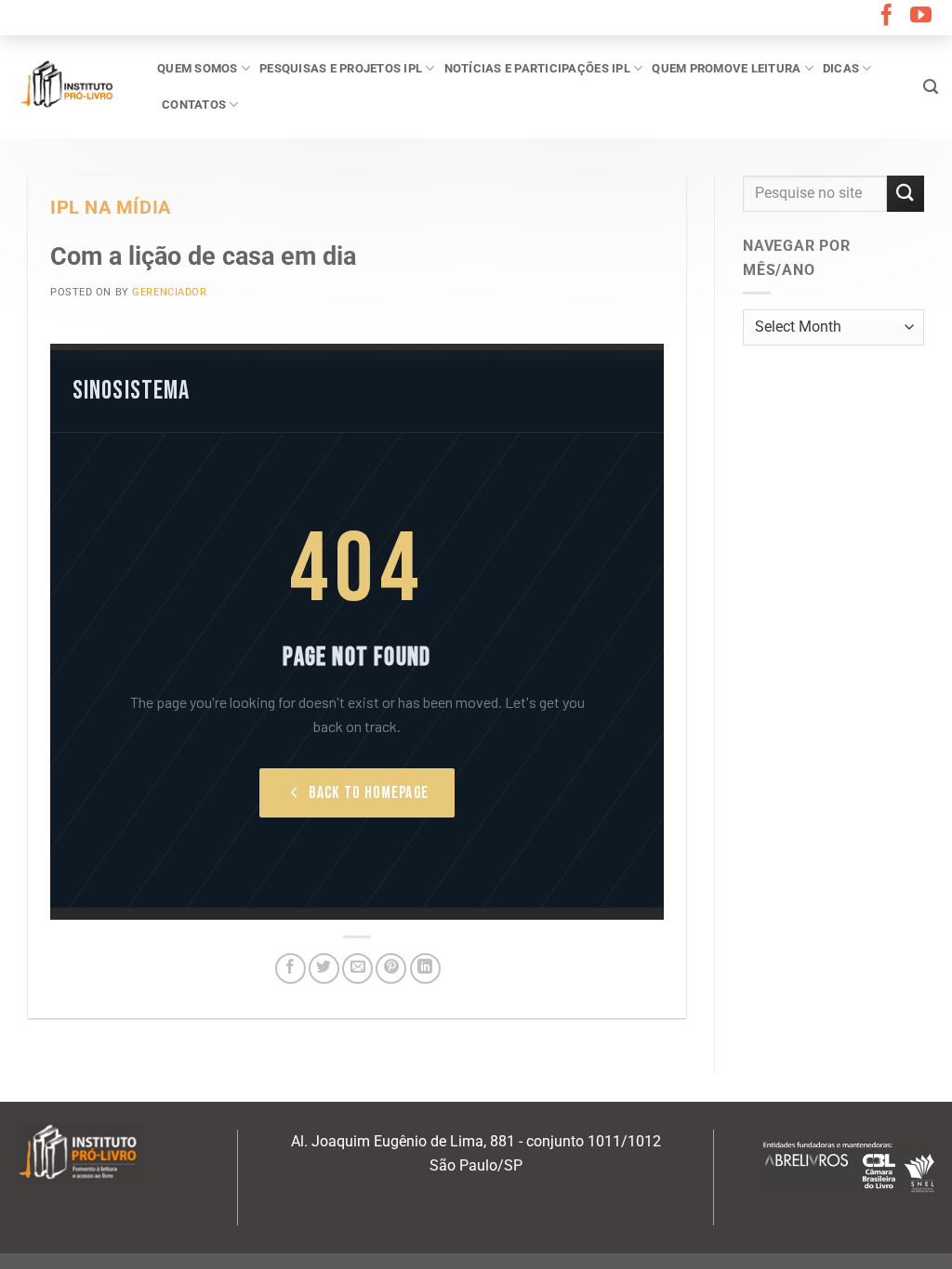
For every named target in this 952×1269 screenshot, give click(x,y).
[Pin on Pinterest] (391, 968)
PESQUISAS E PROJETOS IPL (340, 68)
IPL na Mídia (110, 207)
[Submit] (905, 194)
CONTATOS (194, 104)
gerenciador (169, 292)
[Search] (930, 87)
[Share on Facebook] (290, 968)
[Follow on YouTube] (921, 17)
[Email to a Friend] (357, 968)
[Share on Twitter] (324, 968)
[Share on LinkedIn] (425, 968)
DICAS (841, 68)
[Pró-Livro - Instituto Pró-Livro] (71, 86)
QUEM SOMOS (197, 68)
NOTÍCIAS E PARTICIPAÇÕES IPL (537, 68)
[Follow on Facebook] (886, 17)
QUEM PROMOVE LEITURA (726, 68)
